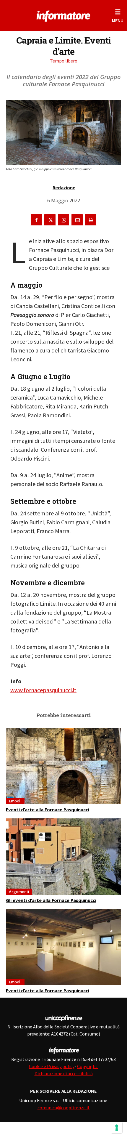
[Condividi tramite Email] (77, 220)
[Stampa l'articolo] (91, 220)
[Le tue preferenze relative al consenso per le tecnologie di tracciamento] (116, 1127)
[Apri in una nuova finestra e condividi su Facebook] (36, 220)
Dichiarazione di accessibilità (64, 1073)
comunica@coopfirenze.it (64, 1107)
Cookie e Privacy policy (51, 1066)
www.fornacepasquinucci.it (43, 690)
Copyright (87, 1066)
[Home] (63, 15)
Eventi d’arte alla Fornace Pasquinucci (47, 809)
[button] (117, 16)
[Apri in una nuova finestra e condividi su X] (50, 220)
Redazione (64, 187)
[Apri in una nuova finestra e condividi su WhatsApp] (63, 220)
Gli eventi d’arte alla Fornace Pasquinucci (51, 900)
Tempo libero (63, 61)
